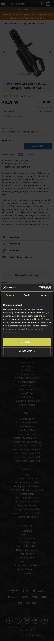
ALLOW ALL (27, 342)
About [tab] (44, 295)
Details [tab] (27, 295)
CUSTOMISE (25, 351)
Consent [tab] (10, 295)
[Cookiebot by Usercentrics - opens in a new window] (39, 287)
